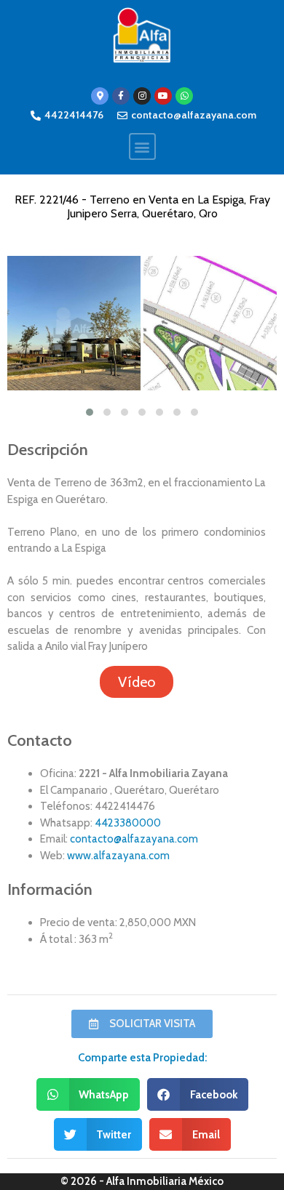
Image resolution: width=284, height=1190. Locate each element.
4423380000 (128, 822)
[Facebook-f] (121, 96)
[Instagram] (142, 96)
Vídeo (136, 682)
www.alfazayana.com (118, 855)
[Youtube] (163, 96)
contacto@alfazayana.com (134, 838)
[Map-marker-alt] (100, 96)
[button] (142, 146)
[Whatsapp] (184, 96)
